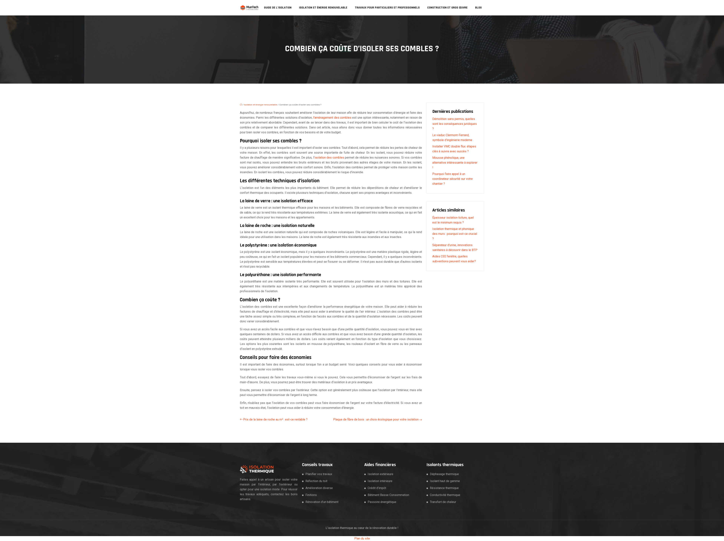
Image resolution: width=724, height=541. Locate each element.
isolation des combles (329, 157)
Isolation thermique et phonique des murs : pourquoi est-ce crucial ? (454, 233)
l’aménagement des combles (332, 117)
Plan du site (362, 538)
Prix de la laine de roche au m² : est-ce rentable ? (275, 419)
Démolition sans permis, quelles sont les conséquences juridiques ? (454, 123)
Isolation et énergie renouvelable (323, 8)
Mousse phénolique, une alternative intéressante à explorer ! (454, 162)
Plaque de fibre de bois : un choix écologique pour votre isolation (376, 419)
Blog (478, 8)
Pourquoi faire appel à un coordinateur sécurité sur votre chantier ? (452, 178)
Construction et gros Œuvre (447, 8)
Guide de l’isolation (277, 8)
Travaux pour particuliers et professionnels (387, 8)
